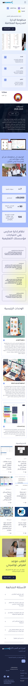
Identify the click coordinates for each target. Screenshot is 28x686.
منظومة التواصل (20, 340)
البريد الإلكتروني (21, 651)
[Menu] (25, 2)
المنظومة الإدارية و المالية (18, 383)
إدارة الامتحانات (21, 426)
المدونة (7, 670)
